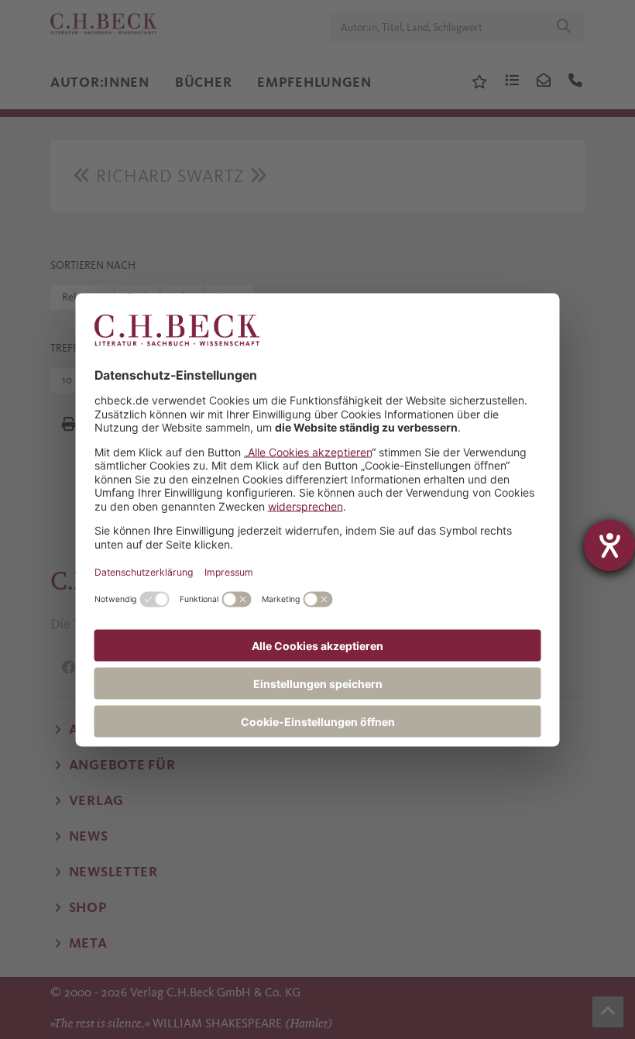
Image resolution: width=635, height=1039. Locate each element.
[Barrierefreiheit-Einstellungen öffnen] (609, 545)
